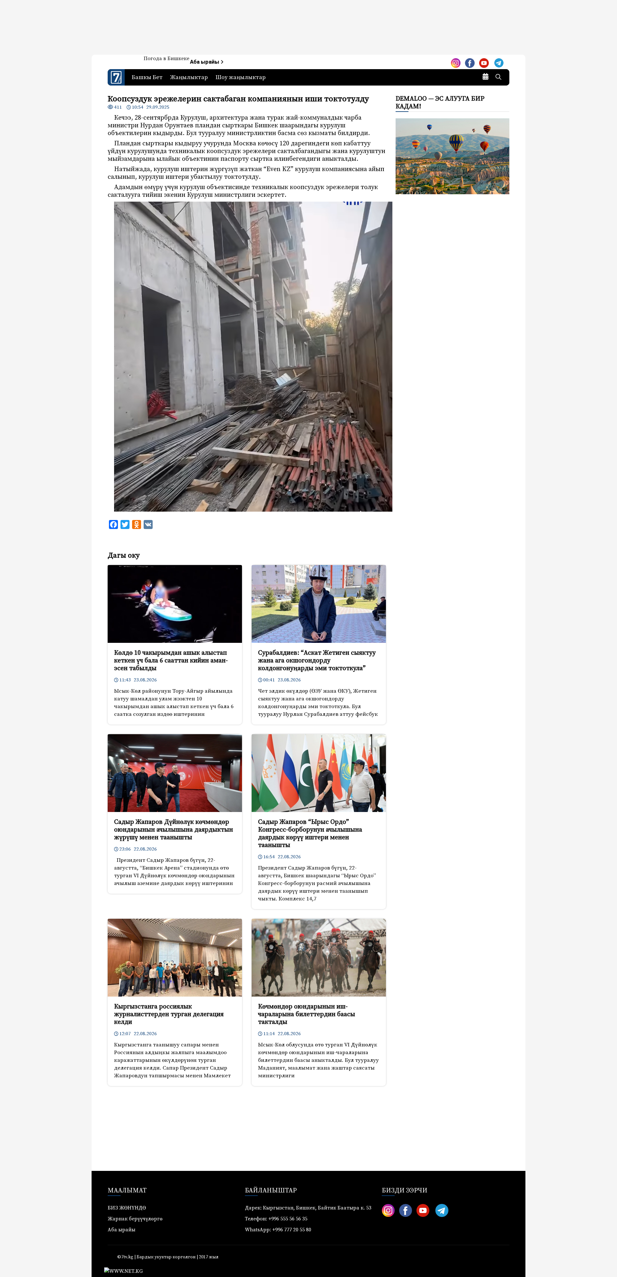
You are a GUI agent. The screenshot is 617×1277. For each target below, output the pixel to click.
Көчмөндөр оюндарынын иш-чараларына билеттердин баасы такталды (306, 1014)
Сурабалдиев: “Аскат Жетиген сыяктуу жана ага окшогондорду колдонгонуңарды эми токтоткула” (317, 660)
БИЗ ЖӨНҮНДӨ (127, 1208)
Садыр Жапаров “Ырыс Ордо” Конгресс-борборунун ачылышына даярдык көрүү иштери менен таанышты (310, 833)
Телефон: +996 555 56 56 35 (276, 1219)
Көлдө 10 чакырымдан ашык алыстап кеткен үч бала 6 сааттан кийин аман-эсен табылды (171, 660)
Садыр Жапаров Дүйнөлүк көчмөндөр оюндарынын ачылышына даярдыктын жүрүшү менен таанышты (173, 830)
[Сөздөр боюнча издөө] (498, 77)
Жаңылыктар (189, 77)
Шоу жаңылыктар (241, 77)
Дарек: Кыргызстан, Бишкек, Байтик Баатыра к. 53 (308, 1208)
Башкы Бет (147, 77)
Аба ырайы (205, 62)
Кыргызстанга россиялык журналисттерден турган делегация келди (169, 1014)
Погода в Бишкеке (166, 58)
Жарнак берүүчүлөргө (135, 1219)
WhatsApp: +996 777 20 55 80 (278, 1230)
